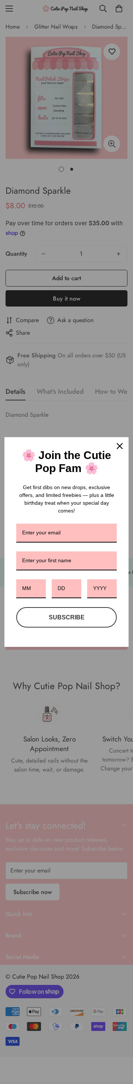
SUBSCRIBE (67, 617)
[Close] (120, 446)
